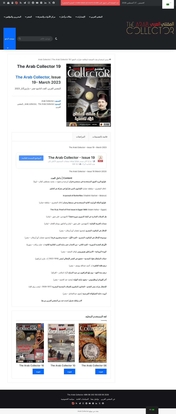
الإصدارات (81, 17)
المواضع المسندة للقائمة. (31, 158)
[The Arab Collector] (150, 28)
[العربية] (167, 4)
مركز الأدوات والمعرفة (46, 17)
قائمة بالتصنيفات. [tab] (99, 136)
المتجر (29, 17)
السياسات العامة (82, 399)
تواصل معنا (95, 399)
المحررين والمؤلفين (13, 17)
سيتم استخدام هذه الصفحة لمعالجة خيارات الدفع (90, 59)
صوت (101, 371)
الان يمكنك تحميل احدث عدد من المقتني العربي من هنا (61, 300)
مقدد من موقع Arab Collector (88, 411)
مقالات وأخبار (66, 17)
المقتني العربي (96, 17)
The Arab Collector (32, 77)
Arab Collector (44, 59)
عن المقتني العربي (108, 399)
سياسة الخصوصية (67, 399)
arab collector (30, 104)
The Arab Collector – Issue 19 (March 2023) (88, 171)
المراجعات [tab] (80, 136)
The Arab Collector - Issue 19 (71, 158)
